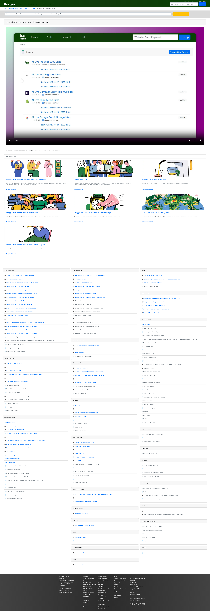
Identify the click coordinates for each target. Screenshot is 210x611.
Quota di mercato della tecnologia (152, 530)
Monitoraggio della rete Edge (151, 332)
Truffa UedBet (146, 415)
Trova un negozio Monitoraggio (151, 371)
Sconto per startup (11, 484)
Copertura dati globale (102, 598)
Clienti (52, 4)
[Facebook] (134, 603)
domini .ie (145, 390)
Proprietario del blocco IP (150, 357)
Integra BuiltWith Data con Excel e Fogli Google (87, 464)
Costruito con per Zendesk (82, 475)
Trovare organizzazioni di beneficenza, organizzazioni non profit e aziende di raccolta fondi (30, 340)
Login (5, 1)
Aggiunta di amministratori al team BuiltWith (86, 412)
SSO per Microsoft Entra (81, 423)
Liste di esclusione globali (81, 420)
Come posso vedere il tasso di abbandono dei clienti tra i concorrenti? (162, 364)
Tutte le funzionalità (104, 601)
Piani (44, 4)
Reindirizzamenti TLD (148, 386)
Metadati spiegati (10, 422)
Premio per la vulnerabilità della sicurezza (154, 397)
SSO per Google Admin (81, 416)
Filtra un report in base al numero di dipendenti (87, 333)
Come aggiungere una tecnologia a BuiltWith (18, 473)
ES (188, 1)
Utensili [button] (20, 4)
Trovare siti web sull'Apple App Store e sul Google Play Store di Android (25, 337)
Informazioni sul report (149, 537)
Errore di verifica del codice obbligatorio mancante (157, 309)
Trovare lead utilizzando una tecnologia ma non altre (20, 290)
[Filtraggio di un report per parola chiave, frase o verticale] (37, 168)
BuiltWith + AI (133, 585)
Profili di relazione (148, 492)
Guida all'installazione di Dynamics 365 (85, 457)
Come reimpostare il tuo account (15, 429)
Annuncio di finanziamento (13, 458)
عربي (205, 1)
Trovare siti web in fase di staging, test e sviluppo (88, 311)
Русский (192, 1)
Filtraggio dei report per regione (83, 315)
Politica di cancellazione (12, 385)
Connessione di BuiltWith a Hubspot (152, 275)
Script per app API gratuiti (150, 453)
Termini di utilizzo (135, 594)
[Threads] (138, 603)
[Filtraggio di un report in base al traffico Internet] (37, 202)
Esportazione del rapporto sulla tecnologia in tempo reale (90, 375)
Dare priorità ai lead (80, 349)
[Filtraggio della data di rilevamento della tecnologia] (105, 202)
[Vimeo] (140, 603)
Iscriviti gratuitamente (12, 1)
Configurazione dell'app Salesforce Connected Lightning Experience (161, 298)
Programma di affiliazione (13, 392)
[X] (130, 603)
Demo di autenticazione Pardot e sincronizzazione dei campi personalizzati (163, 514)
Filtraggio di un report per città (83, 304)
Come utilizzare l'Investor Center (83, 553)
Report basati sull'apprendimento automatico (18, 447)
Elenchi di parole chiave (87, 589)
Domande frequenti (120, 589)
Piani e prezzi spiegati (11, 426)
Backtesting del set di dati (150, 469)
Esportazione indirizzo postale (82, 379)
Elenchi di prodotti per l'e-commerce (89, 585)
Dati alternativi (102, 593)
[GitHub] (142, 603)
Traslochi (132, 592)
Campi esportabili (119, 581)
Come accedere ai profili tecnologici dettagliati (18, 444)
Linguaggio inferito (148, 346)
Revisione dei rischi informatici (103, 589)
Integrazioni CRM (134, 589)
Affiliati (116, 597)
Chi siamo (117, 593)
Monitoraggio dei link (148, 353)
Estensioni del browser (136, 587)
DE (185, 1)
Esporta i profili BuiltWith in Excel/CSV (152, 441)
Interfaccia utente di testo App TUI (84, 450)
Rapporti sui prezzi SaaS (149, 328)
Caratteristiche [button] (32, 4)
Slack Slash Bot (79, 468)
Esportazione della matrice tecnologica (85, 382)
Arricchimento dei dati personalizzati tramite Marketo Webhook (160, 553)
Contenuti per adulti (148, 393)
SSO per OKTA (78, 427)
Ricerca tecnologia (88, 579)
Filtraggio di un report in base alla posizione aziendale (89, 308)
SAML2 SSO (77, 405)
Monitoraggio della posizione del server (153, 335)
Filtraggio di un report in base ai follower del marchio (20, 297)
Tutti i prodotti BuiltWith (12, 403)
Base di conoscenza (120, 579)
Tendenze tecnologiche (87, 581)
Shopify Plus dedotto (148, 350)
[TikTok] (136, 603)
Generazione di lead (104, 579)
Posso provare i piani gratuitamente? (16, 466)
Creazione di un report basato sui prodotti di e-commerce (21, 333)
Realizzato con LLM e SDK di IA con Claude (86, 498)
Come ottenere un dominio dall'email (153, 434)
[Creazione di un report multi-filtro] (173, 168)
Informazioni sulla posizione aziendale (153, 526)
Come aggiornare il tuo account (14, 363)
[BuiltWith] (9, 4)
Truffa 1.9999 (146, 324)
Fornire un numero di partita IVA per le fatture (18, 378)
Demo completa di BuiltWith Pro (14, 279)
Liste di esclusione (79, 330)
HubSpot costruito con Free (150, 286)
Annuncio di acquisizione (12, 455)
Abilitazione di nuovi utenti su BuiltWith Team (86, 409)
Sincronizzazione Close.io (81, 479)
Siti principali (86, 594)
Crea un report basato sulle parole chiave (17, 315)
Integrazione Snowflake (81, 482)
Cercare (202, 4)
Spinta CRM (78, 461)
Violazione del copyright (149, 408)
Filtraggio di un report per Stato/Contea (156, 213)
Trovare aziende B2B (81, 179)
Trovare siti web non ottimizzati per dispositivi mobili (19, 311)
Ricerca (180, 14)
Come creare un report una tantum (15, 491)
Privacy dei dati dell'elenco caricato (15, 351)
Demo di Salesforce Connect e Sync (152, 312)
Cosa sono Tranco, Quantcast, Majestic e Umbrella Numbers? (22, 433)
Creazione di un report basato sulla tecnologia (18, 286)
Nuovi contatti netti (79, 352)
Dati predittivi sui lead (149, 541)
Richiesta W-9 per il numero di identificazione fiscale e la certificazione (24, 480)
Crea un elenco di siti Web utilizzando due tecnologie (20, 275)
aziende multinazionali (149, 375)
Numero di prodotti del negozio (151, 382)
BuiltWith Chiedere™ (88, 592)
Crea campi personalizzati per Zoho (84, 541)
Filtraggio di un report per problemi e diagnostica (88, 301)
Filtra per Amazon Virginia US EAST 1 (15, 301)
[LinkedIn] (132, 603)
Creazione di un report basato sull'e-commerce (19, 304)
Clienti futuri (101, 587)
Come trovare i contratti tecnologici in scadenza (87, 345)
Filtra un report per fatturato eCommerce (85, 319)
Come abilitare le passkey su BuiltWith (16, 389)
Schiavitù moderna (135, 600)
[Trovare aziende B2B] (105, 168)
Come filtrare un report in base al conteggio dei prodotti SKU (22, 326)
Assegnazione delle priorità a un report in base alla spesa (21, 293)
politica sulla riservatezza (137, 598)
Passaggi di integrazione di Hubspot (152, 282)
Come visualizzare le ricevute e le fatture (17, 381)
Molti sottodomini (147, 400)
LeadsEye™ (86, 596)
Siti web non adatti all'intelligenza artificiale (86, 501)
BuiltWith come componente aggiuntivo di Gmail (156, 499)
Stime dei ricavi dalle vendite (13, 469)
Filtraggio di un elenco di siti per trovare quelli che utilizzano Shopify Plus (25, 322)
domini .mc (146, 411)
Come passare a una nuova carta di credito (17, 399)
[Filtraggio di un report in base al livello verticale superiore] (37, 234)
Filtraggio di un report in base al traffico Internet (23, 213)
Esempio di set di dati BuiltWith (151, 476)
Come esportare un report (82, 368)
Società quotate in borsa (81, 513)
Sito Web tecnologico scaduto (14, 495)
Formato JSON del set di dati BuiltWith (153, 472)
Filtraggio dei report (30, 8)
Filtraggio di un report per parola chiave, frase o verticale (26, 179)
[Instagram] (144, 603)
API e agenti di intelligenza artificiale (137, 579)
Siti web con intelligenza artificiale (152, 361)
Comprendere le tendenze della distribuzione (155, 488)
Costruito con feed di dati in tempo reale (85, 442)
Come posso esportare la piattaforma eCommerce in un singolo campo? (25, 440)
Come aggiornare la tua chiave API (15, 407)
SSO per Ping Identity (80, 430)
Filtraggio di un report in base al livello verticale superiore (26, 245)
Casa (5, 8)
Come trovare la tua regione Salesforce (154, 305)
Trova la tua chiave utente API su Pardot (153, 511)
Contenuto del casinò (149, 422)
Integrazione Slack (79, 453)
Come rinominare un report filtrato (84, 322)
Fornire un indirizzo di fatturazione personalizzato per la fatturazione (24, 374)
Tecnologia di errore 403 (149, 342)
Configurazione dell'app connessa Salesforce (155, 302)
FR (187, 1)
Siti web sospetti (10, 462)
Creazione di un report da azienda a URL (16, 330)
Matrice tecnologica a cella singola (152, 438)
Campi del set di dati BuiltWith (151, 465)
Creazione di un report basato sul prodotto (17, 319)
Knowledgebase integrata (16, 8)
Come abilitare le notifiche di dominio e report (18, 396)
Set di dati (133, 582)
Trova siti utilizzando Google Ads (14, 498)
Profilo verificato (147, 379)
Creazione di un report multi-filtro (154, 179)
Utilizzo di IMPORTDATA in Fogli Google (84, 471)
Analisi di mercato (103, 581)
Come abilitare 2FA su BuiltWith (14, 370)
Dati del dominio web (149, 533)
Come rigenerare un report (13, 348)
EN (184, 1)
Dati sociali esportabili (80, 393)
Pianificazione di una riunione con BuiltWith (17, 476)
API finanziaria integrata (12, 410)
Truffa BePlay (146, 419)
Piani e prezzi (86, 600)
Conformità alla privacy (12, 451)
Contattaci (117, 595)
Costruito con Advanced (12, 437)
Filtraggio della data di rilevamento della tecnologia (92, 213)
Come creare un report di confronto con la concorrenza (21, 308)
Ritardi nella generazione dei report (15, 344)
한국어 (195, 1)
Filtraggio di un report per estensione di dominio (87, 326)
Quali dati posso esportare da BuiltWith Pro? (86, 386)
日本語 (198, 1)
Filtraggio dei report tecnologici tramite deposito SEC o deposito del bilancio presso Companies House (170, 339)
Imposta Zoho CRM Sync (81, 537)
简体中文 (202, 1)
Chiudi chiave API (79, 565)
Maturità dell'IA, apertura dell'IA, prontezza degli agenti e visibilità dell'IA (93, 494)
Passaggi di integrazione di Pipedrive (84, 525)
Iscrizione (85, 602)
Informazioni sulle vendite (103, 584)
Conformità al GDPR (11, 487)
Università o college (148, 404)
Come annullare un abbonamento (15, 367)
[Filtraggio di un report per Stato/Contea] (173, 202)
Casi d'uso (101, 605)
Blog (115, 591)
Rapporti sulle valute (148, 368)
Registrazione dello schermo (119, 584)
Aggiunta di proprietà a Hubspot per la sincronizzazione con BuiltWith (161, 279)
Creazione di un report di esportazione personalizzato (89, 371)
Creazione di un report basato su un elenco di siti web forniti (22, 282)
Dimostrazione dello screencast (104, 607)
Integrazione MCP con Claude (82, 446)
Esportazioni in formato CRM (82, 390)
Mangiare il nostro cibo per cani (83, 356)
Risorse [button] (61, 4)
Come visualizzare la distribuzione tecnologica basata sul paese (160, 495)
